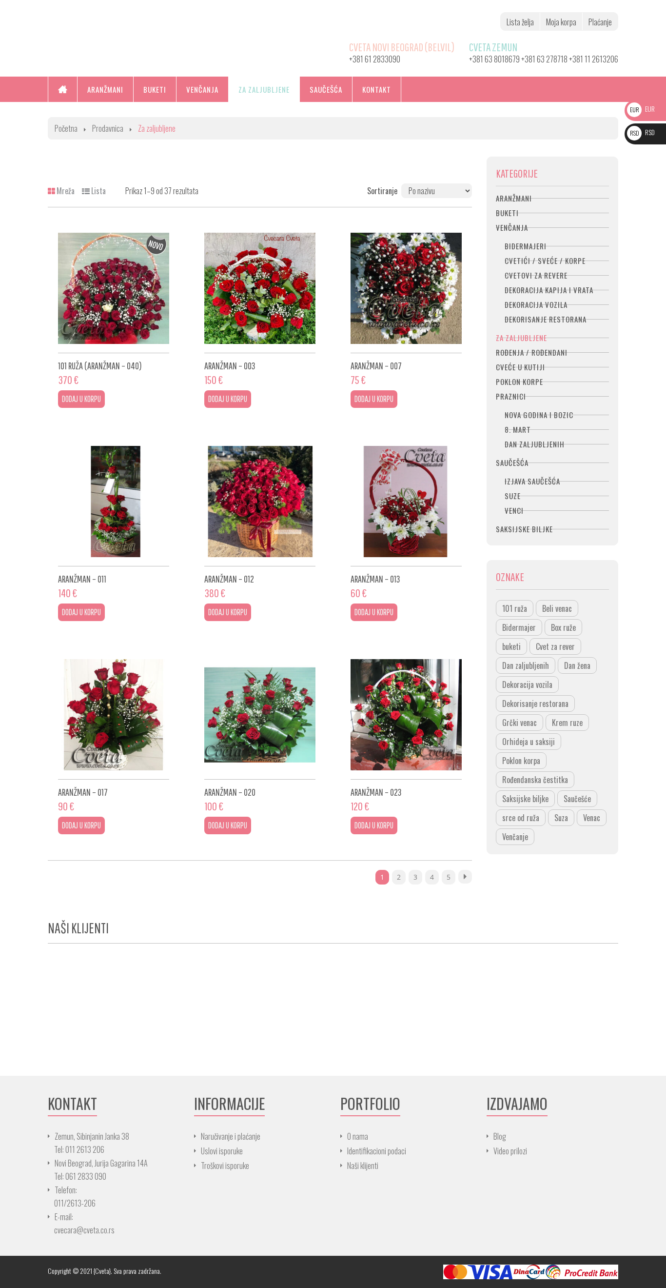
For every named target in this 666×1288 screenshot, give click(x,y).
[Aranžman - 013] (406, 501)
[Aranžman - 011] (113, 501)
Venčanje (515, 837)
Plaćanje (600, 22)
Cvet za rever (555, 646)
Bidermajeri (526, 246)
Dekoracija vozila (536, 304)
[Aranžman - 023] (406, 714)
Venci (514, 510)
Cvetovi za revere (536, 275)
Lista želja (520, 22)
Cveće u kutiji (520, 367)
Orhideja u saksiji (528, 741)
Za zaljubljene (521, 337)
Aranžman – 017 (83, 792)
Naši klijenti (362, 1165)
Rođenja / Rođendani (532, 352)
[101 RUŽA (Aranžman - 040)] (113, 288)
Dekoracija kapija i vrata (549, 289)
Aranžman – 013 (375, 578)
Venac (591, 818)
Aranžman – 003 (229, 365)
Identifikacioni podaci (376, 1151)
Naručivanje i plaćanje (230, 1136)
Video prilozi (510, 1151)
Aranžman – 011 (82, 578)
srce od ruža (520, 818)
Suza (561, 818)
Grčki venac (519, 722)
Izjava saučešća (532, 481)
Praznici (511, 396)
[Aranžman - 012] (259, 501)
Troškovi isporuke (225, 1165)
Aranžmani (514, 198)
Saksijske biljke (524, 528)
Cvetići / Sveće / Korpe (545, 260)
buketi (511, 646)
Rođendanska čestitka (535, 779)
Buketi (507, 212)
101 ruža (514, 608)
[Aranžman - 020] (259, 714)
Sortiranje (382, 191)
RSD (642, 132)
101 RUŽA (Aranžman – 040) (100, 365)
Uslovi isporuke (222, 1151)
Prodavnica (107, 128)
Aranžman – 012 (229, 578)
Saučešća (512, 462)
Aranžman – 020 (229, 792)
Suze (513, 495)
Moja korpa (561, 22)
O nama (357, 1136)
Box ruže (563, 627)
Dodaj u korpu (81, 399)
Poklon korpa (521, 760)
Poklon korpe (519, 381)
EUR (642, 108)
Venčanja (512, 227)
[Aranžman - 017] (113, 714)
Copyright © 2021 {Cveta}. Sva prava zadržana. (104, 1271)
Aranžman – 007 (376, 365)
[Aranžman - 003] (259, 288)
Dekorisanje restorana (546, 319)
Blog (499, 1136)
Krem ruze (567, 722)
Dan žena (577, 665)
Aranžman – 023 (376, 792)
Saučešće (577, 799)
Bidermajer (519, 627)
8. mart (518, 429)
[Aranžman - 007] (406, 288)
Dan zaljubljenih (535, 444)
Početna (66, 128)
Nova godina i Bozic (539, 414)
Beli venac (557, 608)
